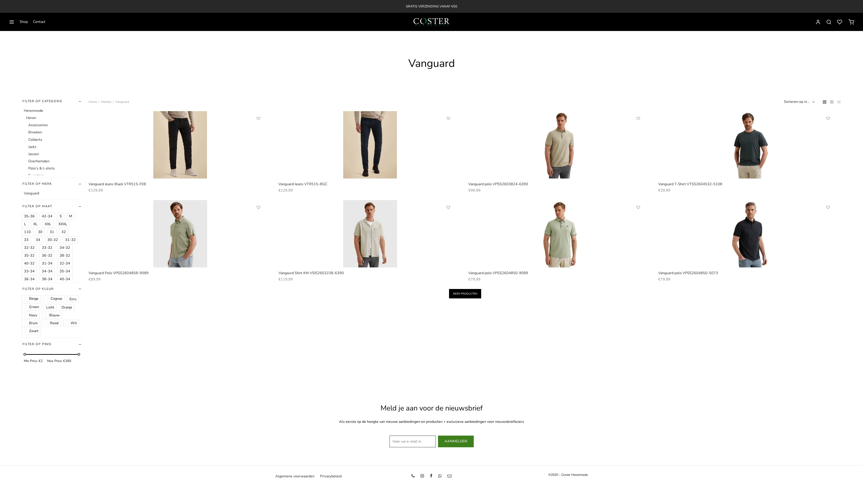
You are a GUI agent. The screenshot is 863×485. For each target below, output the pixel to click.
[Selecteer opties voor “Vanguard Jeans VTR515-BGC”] (448, 129)
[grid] (824, 102)
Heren (31, 117)
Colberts (35, 139)
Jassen (33, 154)
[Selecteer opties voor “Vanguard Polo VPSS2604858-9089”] (258, 218)
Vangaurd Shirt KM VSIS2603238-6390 (311, 273)
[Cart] (851, 22)
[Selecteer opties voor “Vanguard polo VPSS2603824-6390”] (638, 129)
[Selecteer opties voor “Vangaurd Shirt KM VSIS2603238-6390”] (448, 218)
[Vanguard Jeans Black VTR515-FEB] (180, 145)
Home (93, 102)
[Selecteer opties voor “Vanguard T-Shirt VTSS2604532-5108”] (828, 129)
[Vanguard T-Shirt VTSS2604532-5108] (749, 145)
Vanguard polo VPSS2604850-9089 (498, 273)
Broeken (35, 132)
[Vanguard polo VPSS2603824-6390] (560, 145)
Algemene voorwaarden (294, 476)
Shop (24, 21)
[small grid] (831, 102)
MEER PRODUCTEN (465, 293)
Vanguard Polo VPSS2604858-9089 (119, 273)
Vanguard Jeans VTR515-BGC (302, 184)
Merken (106, 102)
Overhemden (38, 161)
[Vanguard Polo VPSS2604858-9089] (180, 233)
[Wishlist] (840, 22)
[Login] (818, 22)
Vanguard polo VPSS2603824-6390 (498, 184)
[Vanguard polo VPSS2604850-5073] (749, 233)
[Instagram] (422, 476)
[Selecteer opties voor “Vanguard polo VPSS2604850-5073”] (828, 218)
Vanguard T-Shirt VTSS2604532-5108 (690, 184)
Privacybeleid (331, 476)
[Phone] (413, 476)
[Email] (449, 476)
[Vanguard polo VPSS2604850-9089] (560, 233)
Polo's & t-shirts (41, 168)
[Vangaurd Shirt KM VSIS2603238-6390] (370, 233)
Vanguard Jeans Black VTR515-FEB (117, 184)
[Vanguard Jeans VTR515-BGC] (370, 145)
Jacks (32, 146)
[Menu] (11, 22)
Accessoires (38, 125)
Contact (39, 21)
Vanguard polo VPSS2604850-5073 (688, 273)
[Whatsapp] (439, 476)
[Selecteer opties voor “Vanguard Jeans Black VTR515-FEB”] (258, 129)
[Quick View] (258, 139)
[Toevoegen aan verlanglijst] (258, 119)
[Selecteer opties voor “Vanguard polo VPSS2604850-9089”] (638, 218)
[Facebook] (431, 476)
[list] (838, 102)
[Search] (829, 22)
